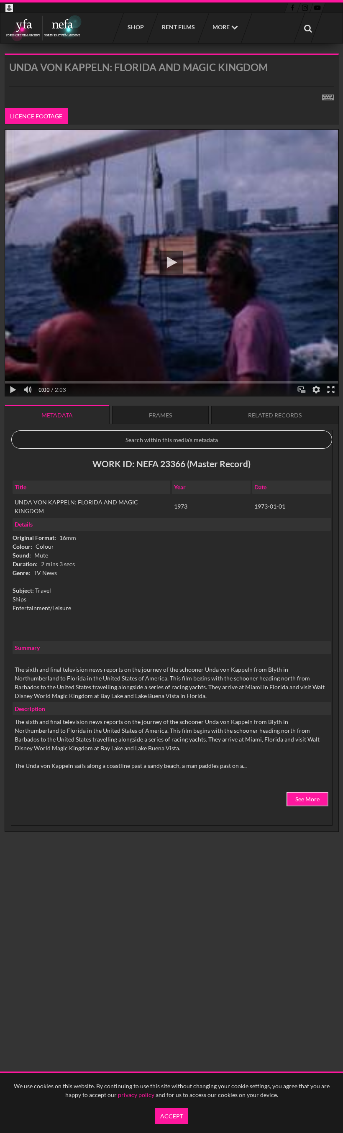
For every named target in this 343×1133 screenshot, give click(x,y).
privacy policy (136, 1094)
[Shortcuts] (328, 96)
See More (307, 799)
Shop (135, 27)
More (221, 27)
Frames (160, 415)
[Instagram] (305, 8)
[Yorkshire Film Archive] (43, 28)
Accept (171, 1116)
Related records (275, 415)
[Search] (307, 28)
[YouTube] (317, 8)
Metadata (57, 415)
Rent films (178, 27)
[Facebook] (293, 8)
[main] (172, 464)
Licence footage (36, 116)
